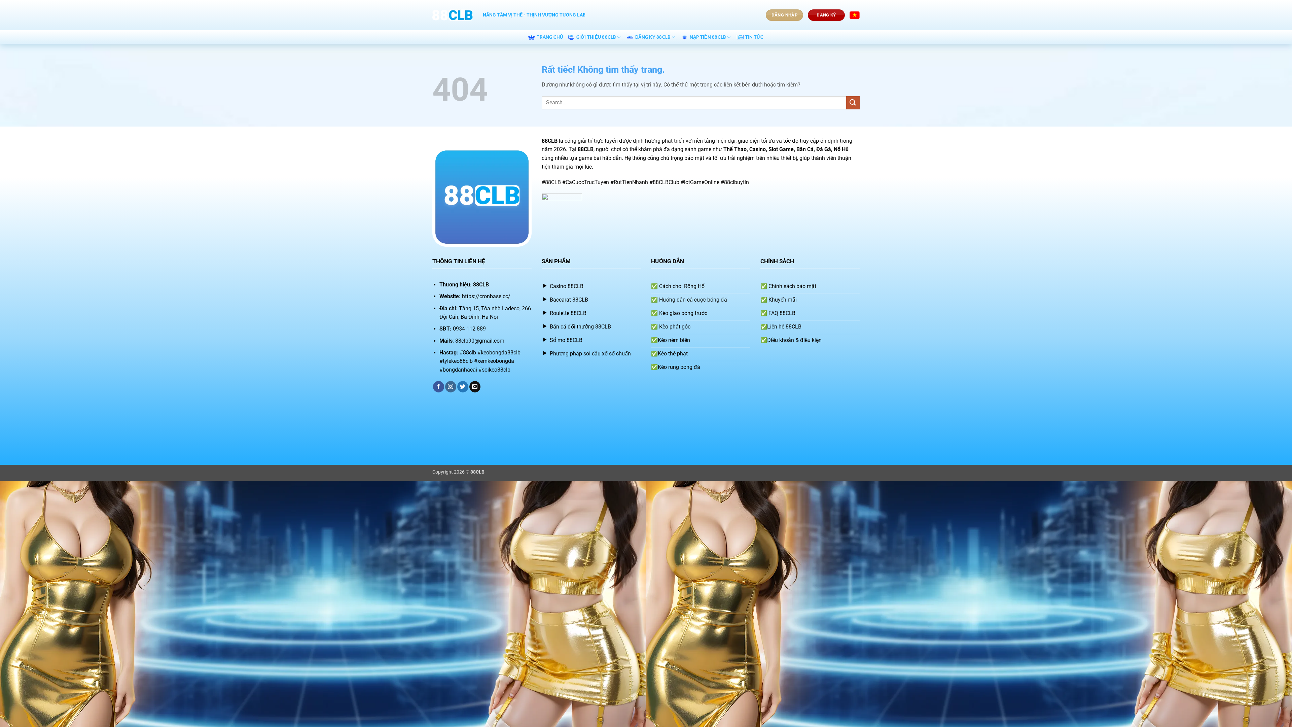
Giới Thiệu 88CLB (596, 37)
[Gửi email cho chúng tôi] (474, 386)
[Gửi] (853, 102)
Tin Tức (754, 37)
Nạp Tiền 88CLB (708, 37)
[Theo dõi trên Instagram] (450, 386)
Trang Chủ (550, 37)
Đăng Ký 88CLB (652, 37)
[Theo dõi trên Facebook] (438, 386)
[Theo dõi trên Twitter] (462, 386)
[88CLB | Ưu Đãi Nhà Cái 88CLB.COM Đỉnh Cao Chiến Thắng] (452, 15)
